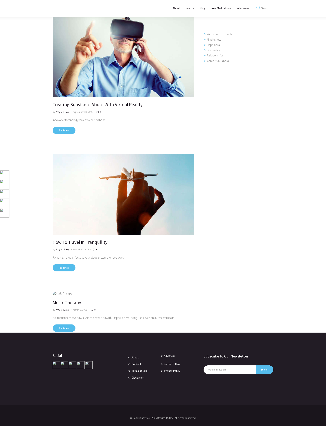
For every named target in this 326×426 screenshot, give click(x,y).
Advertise (169, 355)
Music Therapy (67, 303)
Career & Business (218, 61)
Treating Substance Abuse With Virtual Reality (98, 105)
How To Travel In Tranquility (80, 242)
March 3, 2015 (80, 309)
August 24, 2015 (81, 249)
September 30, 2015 (82, 112)
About (135, 357)
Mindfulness (214, 39)
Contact (136, 364)
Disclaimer (137, 377)
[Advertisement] (232, 131)
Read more (64, 130)
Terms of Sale (139, 371)
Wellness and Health (219, 34)
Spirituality (213, 50)
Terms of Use (172, 364)
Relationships (215, 55)
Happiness (213, 45)
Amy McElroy (62, 112)
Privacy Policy (172, 371)
